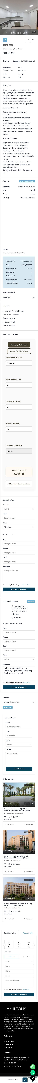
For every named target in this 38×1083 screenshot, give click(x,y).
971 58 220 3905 (20, 608)
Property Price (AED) (14, 357)
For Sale (6, 45)
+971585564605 (11, 1063)
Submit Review (19, 769)
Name (5, 539)
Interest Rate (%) (13, 423)
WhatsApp (15, 614)
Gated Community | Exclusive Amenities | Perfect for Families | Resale (18, 904)
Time (5, 523)
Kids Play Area (10, 318)
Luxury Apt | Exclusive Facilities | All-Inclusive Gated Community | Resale (16, 857)
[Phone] (32, 1072)
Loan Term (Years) (13, 401)
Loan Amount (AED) (14, 445)
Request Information (19, 687)
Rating (8, 740)
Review (8, 749)
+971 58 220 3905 (18, 611)
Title (7, 731)
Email (5, 557)
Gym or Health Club (12, 315)
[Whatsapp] (32, 1066)
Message (6, 566)
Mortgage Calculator (19, 345)
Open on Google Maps (28, 181)
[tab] (5, 40)
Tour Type (7, 505)
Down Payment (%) (13, 379)
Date (5, 514)
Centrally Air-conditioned (14, 311)
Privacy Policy (10, 1044)
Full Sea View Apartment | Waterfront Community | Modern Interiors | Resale (17, 810)
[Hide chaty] (32, 1078)
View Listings (31, 601)
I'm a (4, 655)
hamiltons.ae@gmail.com (13, 1066)
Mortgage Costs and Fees (19, 484)
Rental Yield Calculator (19, 351)
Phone (5, 548)
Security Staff (10, 322)
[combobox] (19, 509)
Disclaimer (9, 1047)
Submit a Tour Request (19, 589)
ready (10, 45)
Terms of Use (26, 585)
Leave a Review (8, 707)
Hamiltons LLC (10, 824)
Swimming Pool (10, 326)
